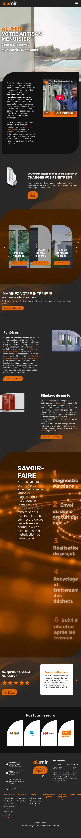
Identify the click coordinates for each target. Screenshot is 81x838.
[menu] (76, 3)
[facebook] (37, 776)
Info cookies (54, 825)
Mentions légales (29, 825)
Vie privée (42, 825)
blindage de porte (60, 403)
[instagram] (42, 776)
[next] (76, 246)
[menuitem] (9, 805)
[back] (4, 246)
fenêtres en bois (17, 358)
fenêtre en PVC (33, 358)
